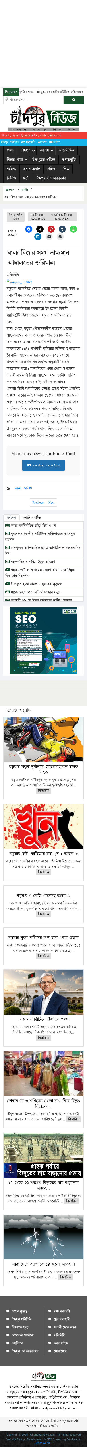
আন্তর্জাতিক (66, 150)
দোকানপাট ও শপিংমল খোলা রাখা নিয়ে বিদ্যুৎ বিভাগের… (43, 1104)
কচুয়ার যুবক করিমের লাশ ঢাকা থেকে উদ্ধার (43, 938)
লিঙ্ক (66, 169)
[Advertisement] (43, 43)
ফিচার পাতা (15, 159)
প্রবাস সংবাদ (31, 169)
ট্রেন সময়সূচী (62, 1319)
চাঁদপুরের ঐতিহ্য (44, 159)
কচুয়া (18, 488)
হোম (11, 190)
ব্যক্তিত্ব (11, 169)
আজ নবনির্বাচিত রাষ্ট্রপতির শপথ (33, 525)
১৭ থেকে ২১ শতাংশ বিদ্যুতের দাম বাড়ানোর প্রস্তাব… (43, 1185)
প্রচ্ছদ (10, 150)
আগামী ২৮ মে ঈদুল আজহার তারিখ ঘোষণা (41, 600)
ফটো (44, 142)
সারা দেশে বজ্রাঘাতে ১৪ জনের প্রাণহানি (43, 1264)
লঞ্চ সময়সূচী (28, 142)
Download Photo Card (45, 465)
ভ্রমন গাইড (61, 1343)
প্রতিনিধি (59, 1335)
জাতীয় (44, 150)
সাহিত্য (51, 169)
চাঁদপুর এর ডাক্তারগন (51, 178)
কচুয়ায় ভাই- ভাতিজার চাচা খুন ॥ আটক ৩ (44, 854)
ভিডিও (56, 142)
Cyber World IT (44, 1443)
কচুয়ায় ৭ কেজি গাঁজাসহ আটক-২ (43, 896)
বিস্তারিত (43, 790)
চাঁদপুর (25, 150)
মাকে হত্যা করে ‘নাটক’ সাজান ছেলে (35, 592)
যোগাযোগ (60, 1351)
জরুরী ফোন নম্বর (65, 1327)
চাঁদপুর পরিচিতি (10, 142)
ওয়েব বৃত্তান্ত (19, 1311)
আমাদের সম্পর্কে (22, 1335)
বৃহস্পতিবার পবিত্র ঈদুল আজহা (32, 562)
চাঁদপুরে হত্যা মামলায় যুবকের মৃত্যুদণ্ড (36, 584)
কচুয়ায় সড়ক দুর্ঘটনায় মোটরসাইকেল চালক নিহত (43, 769)
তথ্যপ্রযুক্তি (69, 159)
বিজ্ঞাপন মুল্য (20, 1327)
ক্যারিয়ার (17, 1343)
